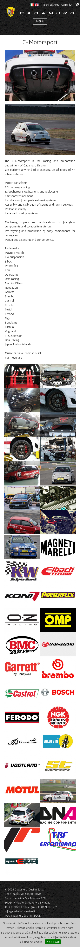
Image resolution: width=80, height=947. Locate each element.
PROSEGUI (53, 941)
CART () (66, 4)
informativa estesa (64, 937)
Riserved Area (50, 4)
